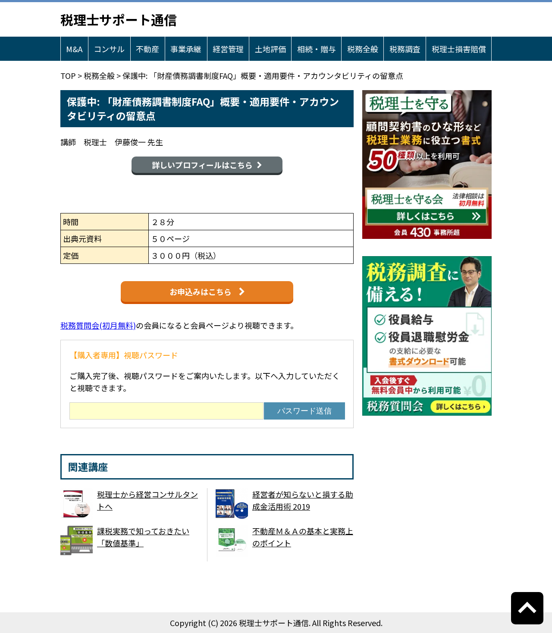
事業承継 (185, 48)
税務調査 (404, 48)
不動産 (147, 48)
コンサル (109, 48)
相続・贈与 (316, 48)
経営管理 (228, 48)
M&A (74, 48)
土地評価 (270, 48)
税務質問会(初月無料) (98, 325)
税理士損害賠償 (459, 48)
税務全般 (362, 48)
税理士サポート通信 (118, 19)
